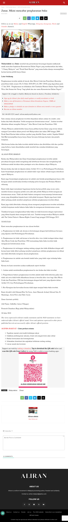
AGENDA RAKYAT (8, 328)
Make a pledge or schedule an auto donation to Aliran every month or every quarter (32, 106)
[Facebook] (29, 18)
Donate (23, 512)
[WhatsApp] (25, 18)
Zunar (21, 390)
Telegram (39, 24)
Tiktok (54, 24)
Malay (16, 24)
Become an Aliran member (13, 109)
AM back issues (34, 515)
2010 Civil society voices (24, 7)
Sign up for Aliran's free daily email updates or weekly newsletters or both (29, 98)
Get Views (63, 13)
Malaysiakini (13, 390)
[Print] (46, 18)
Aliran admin (33, 416)
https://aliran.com (33, 419)
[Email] (41, 18)
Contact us (16, 512)
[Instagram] (29, 504)
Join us (29, 512)
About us (8, 512)
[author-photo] (33, 413)
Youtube (4, 26)
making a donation (24, 348)
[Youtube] (43, 504)
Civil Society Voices (11, 7)
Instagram (47, 24)
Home (2, 7)
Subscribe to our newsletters (53, 512)
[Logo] (34, 481)
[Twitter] (33, 18)
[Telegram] (37, 18)
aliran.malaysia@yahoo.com (37, 494)
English (24, 24)
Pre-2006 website (38, 512)
